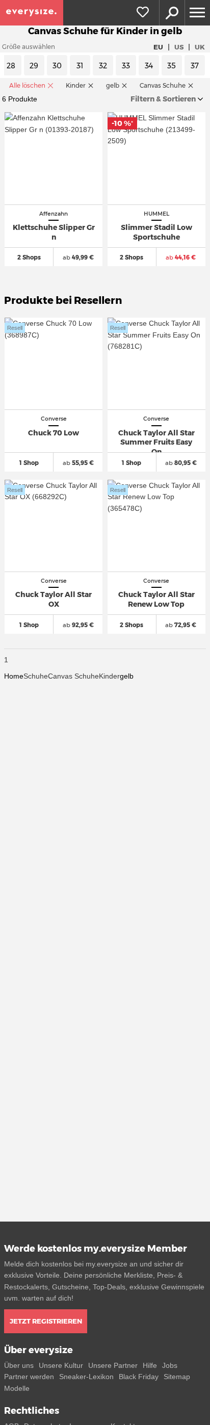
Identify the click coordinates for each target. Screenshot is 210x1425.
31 (79, 65)
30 (57, 65)
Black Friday (139, 1376)
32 (103, 65)
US (179, 47)
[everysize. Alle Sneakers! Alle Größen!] (31, 12)
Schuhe (35, 676)
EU (158, 47)
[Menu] (197, 12)
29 (34, 65)
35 (171, 65)
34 (149, 65)
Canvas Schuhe (73, 676)
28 (11, 65)
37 (195, 65)
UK (200, 47)
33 (126, 65)
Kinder (109, 676)
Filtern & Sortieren (163, 98)
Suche (172, 12)
